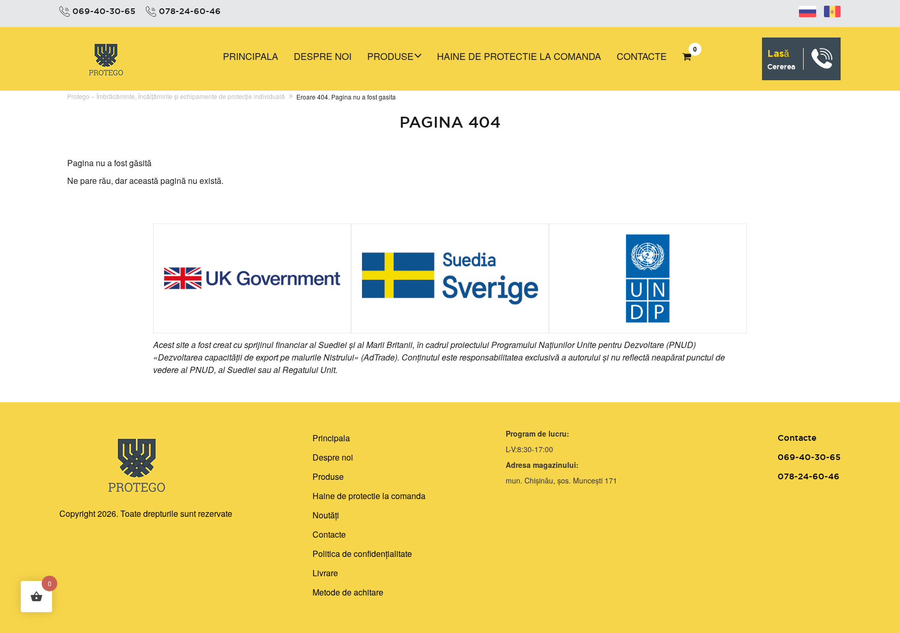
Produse (390, 56)
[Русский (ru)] (807, 10)
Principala (250, 56)
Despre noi (323, 56)
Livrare (325, 573)
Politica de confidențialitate (362, 554)
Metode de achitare (347, 592)
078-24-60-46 (190, 11)
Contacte (642, 56)
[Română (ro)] (832, 10)
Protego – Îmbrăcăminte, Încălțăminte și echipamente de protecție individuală (176, 96)
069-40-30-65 (103, 11)
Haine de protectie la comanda (519, 56)
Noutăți (325, 515)
